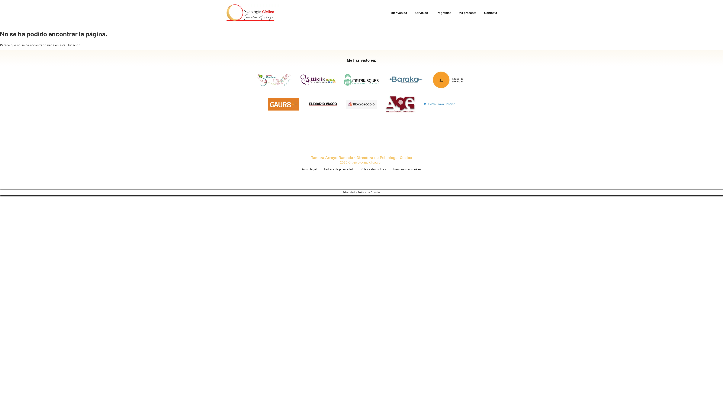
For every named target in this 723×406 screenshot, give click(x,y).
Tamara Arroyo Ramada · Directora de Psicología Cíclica (361, 158)
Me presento (468, 12)
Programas (443, 12)
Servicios (421, 12)
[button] (257, 134)
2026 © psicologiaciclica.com (361, 162)
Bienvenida (399, 12)
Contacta (490, 12)
